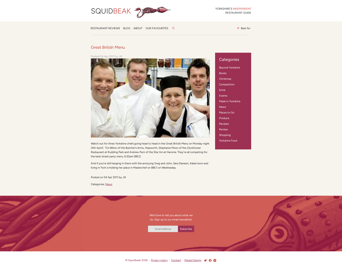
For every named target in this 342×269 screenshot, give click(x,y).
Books (222, 73)
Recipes (224, 123)
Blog (126, 28)
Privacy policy (159, 260)
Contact (176, 260)
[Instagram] (214, 260)
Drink (222, 90)
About (137, 28)
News (108, 184)
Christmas (225, 78)
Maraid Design (192, 260)
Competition (226, 84)
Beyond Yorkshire (229, 67)
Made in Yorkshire (229, 101)
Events (223, 95)
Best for (245, 28)
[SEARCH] (173, 29)
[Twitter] (205, 260)
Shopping (225, 135)
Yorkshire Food (228, 140)
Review (223, 129)
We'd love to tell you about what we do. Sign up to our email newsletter (171, 217)
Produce (224, 118)
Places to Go (226, 112)
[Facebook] (210, 260)
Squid (111, 11)
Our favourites (157, 28)
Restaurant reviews (105, 28)
